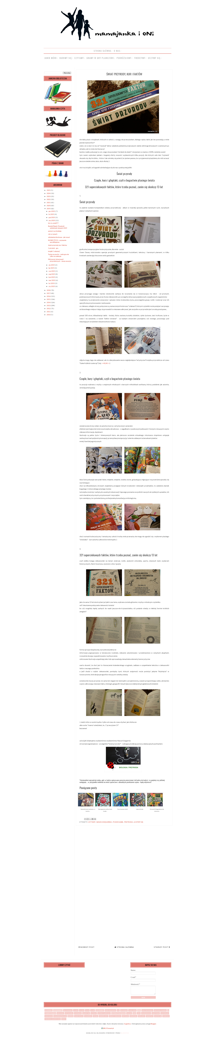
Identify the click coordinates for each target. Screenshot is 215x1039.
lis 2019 (51, 214)
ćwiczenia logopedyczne (52, 1019)
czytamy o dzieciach (104, 1013)
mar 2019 (52, 280)
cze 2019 (52, 271)
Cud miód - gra (53, 248)
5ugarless (127, 1024)
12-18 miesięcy (58, 1010)
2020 (49, 205)
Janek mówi (50, 58)
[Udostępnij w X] (90, 819)
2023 (49, 196)
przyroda (128, 822)
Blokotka (125, 1033)
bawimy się (66, 58)
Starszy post (161, 947)
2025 (49, 190)
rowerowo (133, 1016)
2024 (49, 193)
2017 (49, 293)
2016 (49, 296)
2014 (49, 302)
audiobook (77, 1013)
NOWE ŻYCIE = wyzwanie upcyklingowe (57, 241)
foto (138, 1013)
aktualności (69, 1013)
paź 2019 (52, 217)
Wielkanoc (60, 1013)
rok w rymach (52, 234)
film (134, 1013)
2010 (49, 315)
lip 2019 (51, 268)
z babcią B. (166, 1016)
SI (168, 1010)
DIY (118, 1010)
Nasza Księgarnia (104, 822)
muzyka (70, 1016)
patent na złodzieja (54, 231)
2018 (49, 290)
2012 (49, 308)
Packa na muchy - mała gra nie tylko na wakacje (58, 255)
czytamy (79, 58)
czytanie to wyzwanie (118, 1013)
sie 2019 (52, 265)
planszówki (88, 1016)
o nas (117, 50)
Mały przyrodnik (147, 1010)
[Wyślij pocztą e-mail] (85, 819)
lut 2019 (52, 283)
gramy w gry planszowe (100, 58)
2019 (49, 208)
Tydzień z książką (50, 1013)
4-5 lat (87, 1010)
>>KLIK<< (106, 363)
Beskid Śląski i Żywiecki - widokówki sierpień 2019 (57, 227)
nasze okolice (79, 1016)
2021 (49, 202)
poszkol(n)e (118, 822)
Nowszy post (87, 947)
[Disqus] (124, 858)
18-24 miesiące (68, 1010)
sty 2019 (52, 286)
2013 (49, 305)
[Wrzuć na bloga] (88, 819)
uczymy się (154, 58)
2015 (49, 299)
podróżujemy (124, 58)
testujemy (141, 1016)
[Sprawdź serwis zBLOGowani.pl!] (107, 1028)
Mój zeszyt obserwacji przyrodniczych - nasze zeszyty (59, 260)
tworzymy (139, 58)
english (129, 1013)
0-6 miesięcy (48, 1010)
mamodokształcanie (60, 1016)
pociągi (95, 1016)
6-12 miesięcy (100, 1010)
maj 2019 (52, 274)
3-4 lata (82, 1010)
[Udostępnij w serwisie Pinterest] (95, 819)
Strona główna (102, 50)
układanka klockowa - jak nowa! (59, 237)
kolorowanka (146, 1013)
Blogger (153, 1024)
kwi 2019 (52, 277)
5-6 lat (92, 1010)
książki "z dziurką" (54, 251)
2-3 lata (76, 1010)
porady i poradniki (115, 1016)
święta (64, 1019)
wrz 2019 (52, 220)
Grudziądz (124, 1010)
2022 (49, 199)
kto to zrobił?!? (53, 223)
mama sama (48, 1016)
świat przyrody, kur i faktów (57, 245)
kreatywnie (155, 1013)
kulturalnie (165, 1013)
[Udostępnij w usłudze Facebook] (92, 819)
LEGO (139, 1010)
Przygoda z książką (160, 1010)
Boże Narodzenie (110, 1010)
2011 (49, 312)
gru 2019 (52, 211)
